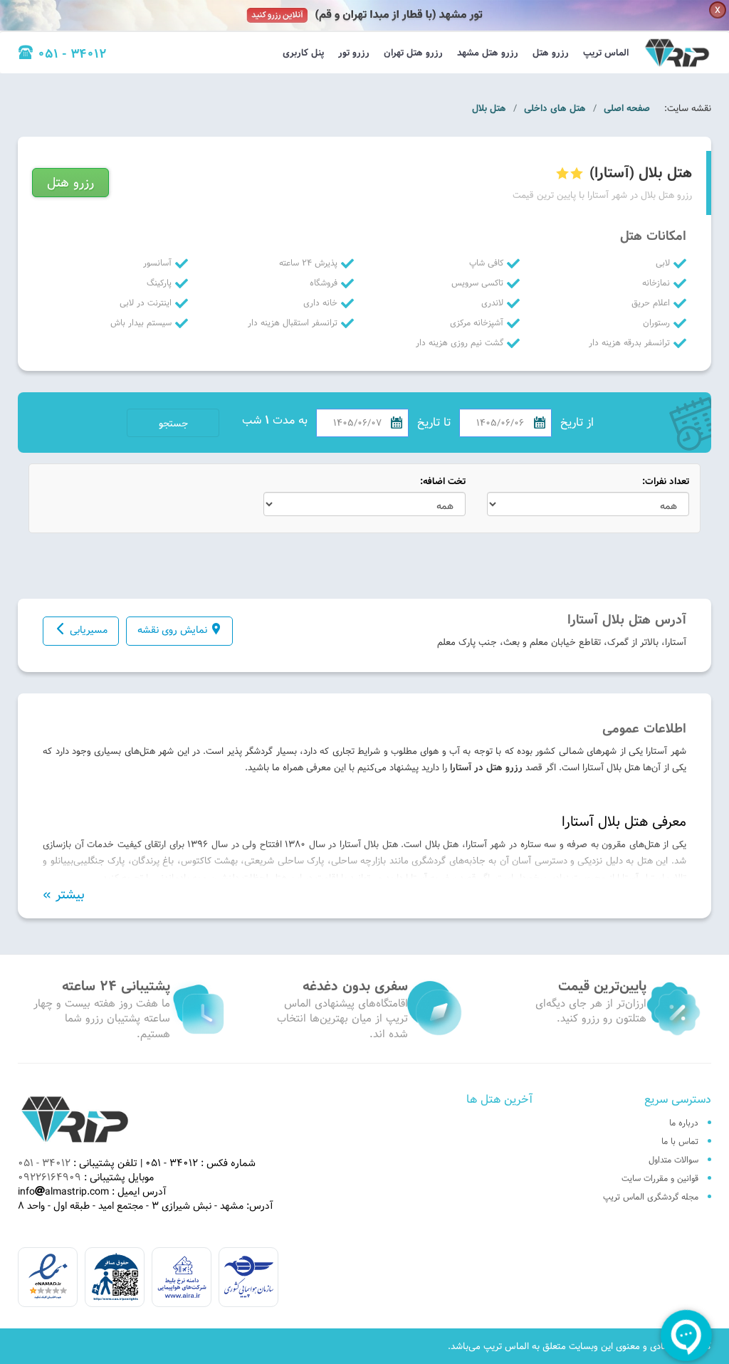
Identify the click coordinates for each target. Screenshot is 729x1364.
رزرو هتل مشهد (487, 53)
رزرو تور (353, 53)
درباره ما (683, 1123)
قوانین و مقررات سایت (660, 1178)
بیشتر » (64, 895)
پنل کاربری (303, 53)
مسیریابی (88, 630)
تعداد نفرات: (665, 481)
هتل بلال (489, 108)
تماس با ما (679, 1141)
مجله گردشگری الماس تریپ (650, 1197)
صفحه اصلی (627, 108)
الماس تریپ (606, 53)
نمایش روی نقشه (172, 630)
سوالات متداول (673, 1160)
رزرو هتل (551, 53)
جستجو (173, 423)
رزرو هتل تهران (413, 53)
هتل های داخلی (555, 108)
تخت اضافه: (443, 481)
